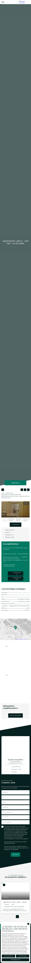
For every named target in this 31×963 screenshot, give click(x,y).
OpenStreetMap (23, 639)
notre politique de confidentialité (19, 953)
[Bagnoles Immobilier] (24, 2)
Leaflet (17, 639)
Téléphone (5, 807)
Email (4, 802)
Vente (3, 493)
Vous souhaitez (5, 816)
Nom (4, 797)
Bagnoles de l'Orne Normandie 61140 (11, 494)
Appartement (9, 493)
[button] (15, 525)
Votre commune (7, 812)
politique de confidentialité (11, 849)
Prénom (5, 792)
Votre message (7, 822)
